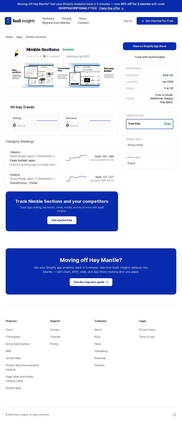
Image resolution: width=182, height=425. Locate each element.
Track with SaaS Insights (150, 56)
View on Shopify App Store (149, 46)
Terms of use (146, 336)
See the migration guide (91, 282)
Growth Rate (13, 358)
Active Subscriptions (18, 343)
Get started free (62, 220)
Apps (19, 36)
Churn (9, 329)
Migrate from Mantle (56, 23)
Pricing (66, 18)
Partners (100, 365)
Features (48, 18)
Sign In (127, 21)
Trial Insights (13, 336)
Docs (82, 18)
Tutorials (55, 336)
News (98, 343)
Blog (97, 336)
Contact (83, 23)
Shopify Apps (14, 387)
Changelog (101, 350)
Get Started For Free (159, 21)
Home (9, 36)
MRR (8, 350)
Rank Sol (168, 75)
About (98, 329)
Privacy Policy (147, 329)
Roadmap (100, 358)
